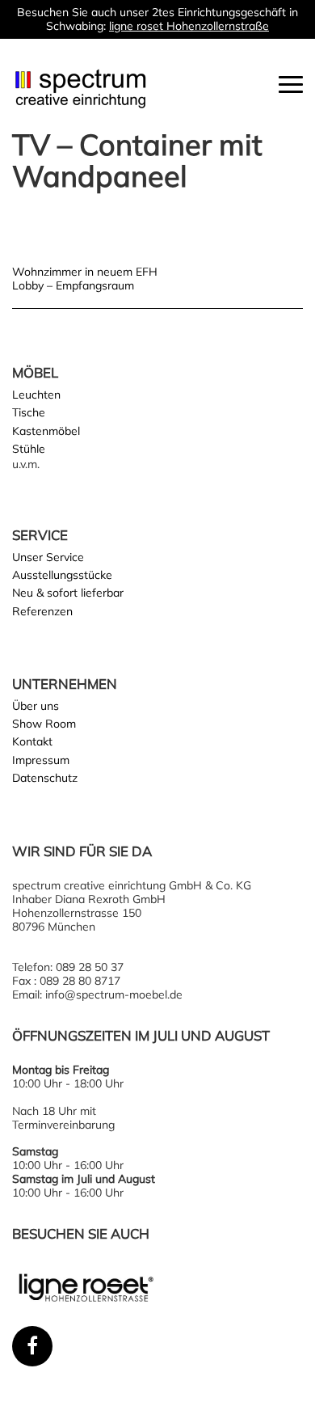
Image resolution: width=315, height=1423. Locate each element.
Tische (28, 412)
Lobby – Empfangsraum (73, 285)
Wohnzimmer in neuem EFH (85, 271)
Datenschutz (45, 778)
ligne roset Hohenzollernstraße (189, 26)
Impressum (40, 760)
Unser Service (48, 557)
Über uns (35, 706)
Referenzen (42, 611)
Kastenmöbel (46, 431)
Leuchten (36, 394)
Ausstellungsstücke (62, 575)
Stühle (28, 448)
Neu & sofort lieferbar (68, 592)
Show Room (44, 723)
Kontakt (32, 741)
